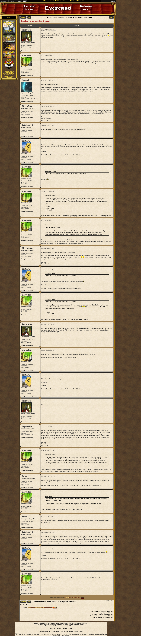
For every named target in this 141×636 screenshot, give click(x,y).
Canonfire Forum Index (56, 17)
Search (111, 17)
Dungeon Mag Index (8, 73)
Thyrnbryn (27, 106)
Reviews (72, 1)
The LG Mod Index (9, 75)
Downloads (80, 1)
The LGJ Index (9, 72)
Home (45, 1)
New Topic (23, 17)
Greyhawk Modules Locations (9, 77)
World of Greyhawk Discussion (80, 17)
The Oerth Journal (9, 71)
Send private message (27, 50)
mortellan (26, 56)
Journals (65, 1)
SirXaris (26, 141)
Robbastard (27, 125)
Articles (58, 1)
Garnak (25, 80)
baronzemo (27, 30)
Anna (24, 476)
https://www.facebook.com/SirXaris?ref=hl (69, 155)
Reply (29, 17)
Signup (25, 1)
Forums (51, 1)
